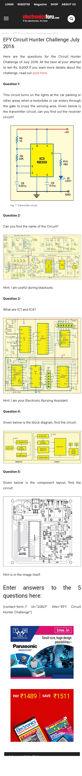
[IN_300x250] (42, 677)
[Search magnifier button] (71, 19)
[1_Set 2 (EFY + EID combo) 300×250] (42, 740)
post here (40, 73)
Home (5, 33)
